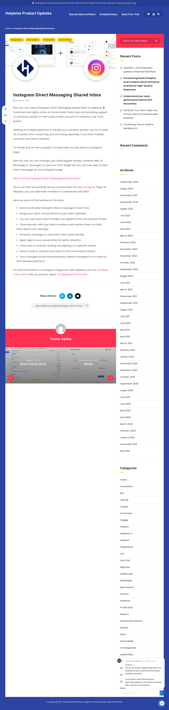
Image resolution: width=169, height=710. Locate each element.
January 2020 (127, 437)
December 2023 (128, 195)
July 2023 (125, 215)
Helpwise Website (70, 702)
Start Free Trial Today (126, 3)
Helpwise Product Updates (28, 13)
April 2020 (125, 417)
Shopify (124, 627)
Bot (122, 493)
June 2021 (125, 323)
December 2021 (128, 296)
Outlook (124, 594)
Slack (123, 634)
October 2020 (127, 376)
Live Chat (125, 560)
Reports (124, 614)
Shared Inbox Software (82, 14)
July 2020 (125, 397)
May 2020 (125, 410)
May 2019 (125, 450)
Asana (123, 479)
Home (8, 28)
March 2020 (126, 424)
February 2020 (128, 430)
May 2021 (125, 329)
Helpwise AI (126, 533)
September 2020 (129, 383)
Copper (124, 506)
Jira (122, 553)
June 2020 (125, 403)
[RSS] (158, 14)
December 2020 (129, 363)
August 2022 (126, 276)
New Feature (32, 40)
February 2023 (128, 242)
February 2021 (127, 350)
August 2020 (126, 390)
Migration (125, 567)
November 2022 (128, 255)
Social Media (65, 40)
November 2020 (128, 370)
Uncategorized (128, 647)
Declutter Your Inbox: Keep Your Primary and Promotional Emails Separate (140, 114)
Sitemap (110, 702)
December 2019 (128, 444)
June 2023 (125, 222)
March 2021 (126, 343)
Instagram (89, 187)
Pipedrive (125, 600)
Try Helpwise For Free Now (72, 274)
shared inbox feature (131, 620)
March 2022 (126, 289)
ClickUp (124, 499)
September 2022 (129, 269)
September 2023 (129, 202)
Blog (80, 702)
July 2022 (125, 282)
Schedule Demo (109, 14)
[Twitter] (148, 14)
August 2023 (126, 208)
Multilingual (126, 580)
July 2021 (125, 316)
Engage (124, 520)
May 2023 (125, 229)
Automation (126, 486)
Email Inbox (126, 513)
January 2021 (127, 356)
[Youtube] (153, 14)
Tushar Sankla (60, 339)
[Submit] (156, 40)
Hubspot (124, 540)
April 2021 (125, 336)
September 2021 (129, 302)
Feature (124, 526)
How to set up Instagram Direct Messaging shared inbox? (47, 178)
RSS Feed (118, 702)
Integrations (16, 40)
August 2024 (126, 188)
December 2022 (128, 249)
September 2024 (129, 181)
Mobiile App (126, 573)
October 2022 (127, 262)
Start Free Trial (130, 14)
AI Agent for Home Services (94, 702)
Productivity (49, 40)
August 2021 (126, 309)
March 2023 (126, 235)
